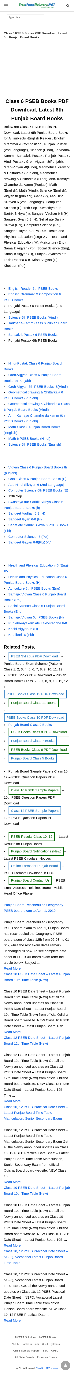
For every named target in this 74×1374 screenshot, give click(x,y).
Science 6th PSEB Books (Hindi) (33, 317)
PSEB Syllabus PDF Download (34, 656)
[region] (37, 67)
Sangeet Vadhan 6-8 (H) (26, 513)
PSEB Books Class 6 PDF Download (39, 750)
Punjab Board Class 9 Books (30, 725)
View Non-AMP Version (47, 1368)
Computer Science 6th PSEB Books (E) (38, 490)
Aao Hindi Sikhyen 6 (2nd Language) (36, 485)
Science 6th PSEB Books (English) (34, 444)
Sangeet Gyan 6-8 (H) (25, 519)
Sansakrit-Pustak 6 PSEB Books (32, 335)
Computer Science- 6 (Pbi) (28, 537)
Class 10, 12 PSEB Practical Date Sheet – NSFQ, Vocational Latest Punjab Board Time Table (36, 1257)
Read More (12, 968)
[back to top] (65, 1365)
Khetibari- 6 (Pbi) (21, 635)
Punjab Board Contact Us (30, 880)
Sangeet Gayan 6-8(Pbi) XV (29, 542)
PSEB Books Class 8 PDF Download (39, 732)
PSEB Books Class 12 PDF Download (35, 694)
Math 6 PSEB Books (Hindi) (29, 438)
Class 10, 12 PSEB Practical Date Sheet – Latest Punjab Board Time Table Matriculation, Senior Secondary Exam (36, 1112)
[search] (68, 6)
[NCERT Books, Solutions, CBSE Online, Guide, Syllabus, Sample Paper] (37, 5)
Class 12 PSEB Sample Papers (35, 811)
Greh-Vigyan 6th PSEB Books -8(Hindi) (38, 387)
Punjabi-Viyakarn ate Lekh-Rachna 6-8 (37, 623)
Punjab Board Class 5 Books (32, 758)
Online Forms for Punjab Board (34, 866)
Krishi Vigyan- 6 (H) (23, 629)
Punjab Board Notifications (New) (36, 851)
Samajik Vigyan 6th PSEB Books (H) (36, 617)
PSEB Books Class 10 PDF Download (35, 717)
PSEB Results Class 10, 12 (31, 836)
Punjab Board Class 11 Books (33, 703)
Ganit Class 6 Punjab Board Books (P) (37, 479)
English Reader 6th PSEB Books (33, 288)
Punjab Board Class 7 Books (32, 741)
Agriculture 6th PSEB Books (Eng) (34, 588)
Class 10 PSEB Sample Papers (35, 790)
